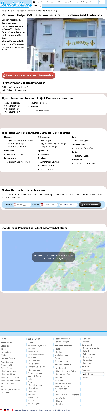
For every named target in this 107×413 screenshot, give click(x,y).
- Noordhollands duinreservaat (62, 387)
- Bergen (58, 377)
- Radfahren (33, 388)
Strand (60, 2)
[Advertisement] (53, 122)
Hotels (4, 386)
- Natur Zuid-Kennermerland (67, 395)
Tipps (3, 349)
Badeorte (5, 346)
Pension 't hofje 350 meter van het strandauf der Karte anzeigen (55, 256)
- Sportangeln (34, 403)
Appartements (7, 362)
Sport (30, 382)
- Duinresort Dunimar (10, 377)
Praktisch (94, 2)
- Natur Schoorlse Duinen (66, 371)
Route (57, 349)
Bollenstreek (87, 345)
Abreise (35, 204)
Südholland (86, 339)
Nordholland (60, 368)
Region (102, 2)
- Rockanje (86, 363)
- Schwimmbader (35, 385)
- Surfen (31, 400)
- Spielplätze (33, 364)
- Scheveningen (88, 354)
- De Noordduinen (8, 374)
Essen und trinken (62, 339)
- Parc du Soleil (7, 383)
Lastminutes (6, 392)
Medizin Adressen (62, 355)
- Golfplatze (33, 397)
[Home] (34, 2)
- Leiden (85, 342)
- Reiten (31, 394)
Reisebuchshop (62, 361)
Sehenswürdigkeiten (37, 345)
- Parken (58, 352)
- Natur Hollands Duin (91, 348)
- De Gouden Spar (9, 371)
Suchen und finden (91, 204)
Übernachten (51, 2)
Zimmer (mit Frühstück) (11, 389)
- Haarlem (59, 401)
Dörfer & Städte (34, 376)
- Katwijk (85, 351)
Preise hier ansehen (30, 75)
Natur (30, 379)
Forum (57, 358)
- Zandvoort (60, 404)
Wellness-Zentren (35, 373)
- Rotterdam (87, 360)
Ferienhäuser (6, 368)
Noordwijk (41, 2)
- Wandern (32, 391)
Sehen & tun (69, 2)
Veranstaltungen (82, 2)
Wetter (35, 6)
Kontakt (85, 377)
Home (3, 339)
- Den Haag (87, 357)
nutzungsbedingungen (21, 410)
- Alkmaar (59, 380)
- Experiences (34, 370)
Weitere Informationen (16, 90)
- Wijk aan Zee (61, 392)
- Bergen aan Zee (62, 374)
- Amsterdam (61, 398)
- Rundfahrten (34, 360)
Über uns (86, 370)
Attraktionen (33, 357)
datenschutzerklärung (36, 410)
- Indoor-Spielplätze (36, 367)
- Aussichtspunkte (36, 354)
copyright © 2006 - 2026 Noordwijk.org (57, 410)
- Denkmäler (33, 351)
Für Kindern (6, 352)
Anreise (9, 204)
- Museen (32, 348)
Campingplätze (7, 365)
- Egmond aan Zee (63, 383)
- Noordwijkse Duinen (10, 380)
